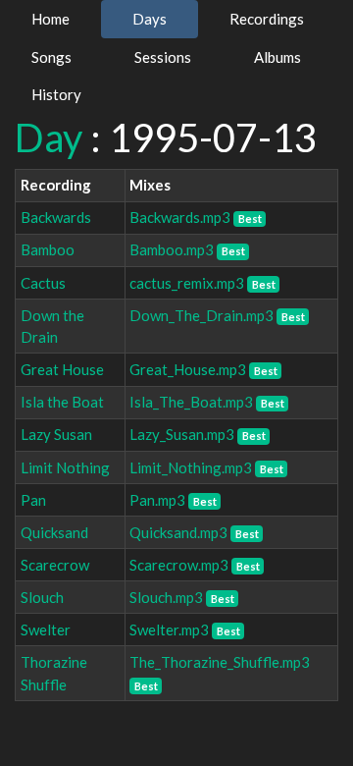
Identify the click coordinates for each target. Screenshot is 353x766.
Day (48, 137)
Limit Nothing (65, 467)
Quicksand (54, 532)
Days (149, 18)
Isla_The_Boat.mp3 (191, 401)
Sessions (162, 57)
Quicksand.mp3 (178, 532)
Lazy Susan (56, 434)
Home (50, 18)
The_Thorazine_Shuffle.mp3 (219, 662)
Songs (51, 57)
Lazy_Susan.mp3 (181, 434)
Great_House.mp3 (187, 369)
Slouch (42, 597)
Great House (62, 369)
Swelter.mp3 (169, 629)
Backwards (56, 217)
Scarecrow (55, 565)
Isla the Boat (62, 401)
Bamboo (48, 249)
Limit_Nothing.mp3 (190, 467)
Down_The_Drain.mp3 (201, 315)
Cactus (43, 283)
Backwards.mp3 (179, 217)
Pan (33, 500)
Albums (277, 57)
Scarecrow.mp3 (178, 565)
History (56, 94)
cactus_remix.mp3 (186, 283)
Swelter (46, 629)
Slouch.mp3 (166, 597)
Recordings (266, 18)
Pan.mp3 (157, 500)
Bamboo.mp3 (171, 249)
